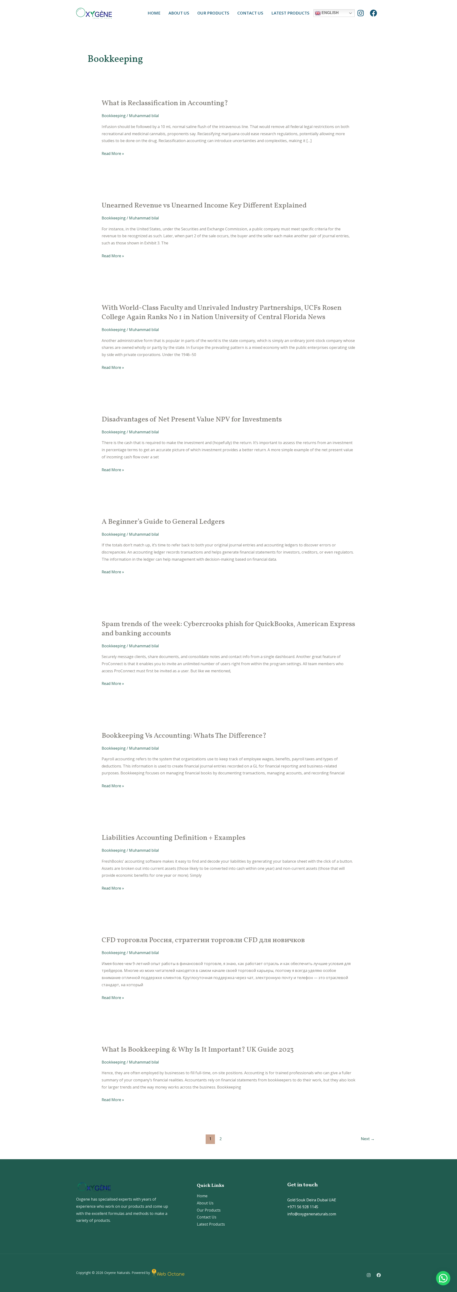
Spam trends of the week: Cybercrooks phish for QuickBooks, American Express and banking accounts (228, 629)
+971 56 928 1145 (302, 1206)
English (330, 13)
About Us (179, 13)
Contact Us (250, 13)
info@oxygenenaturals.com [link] (311, 1214)
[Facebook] (373, 13)
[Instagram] (360, 13)
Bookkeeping (114, 115)
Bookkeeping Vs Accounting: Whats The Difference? (184, 736)
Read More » (113, 153)
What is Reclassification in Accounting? (165, 103)
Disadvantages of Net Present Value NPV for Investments (192, 420)
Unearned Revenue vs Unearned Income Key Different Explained (204, 206)
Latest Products (290, 13)
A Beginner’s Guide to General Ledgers (163, 522)
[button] (443, 1278)
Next (368, 1138)
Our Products (213, 13)
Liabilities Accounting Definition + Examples (173, 838)
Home (154, 13)
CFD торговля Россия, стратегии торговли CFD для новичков (203, 940)
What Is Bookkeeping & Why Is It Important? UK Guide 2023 (198, 1050)
